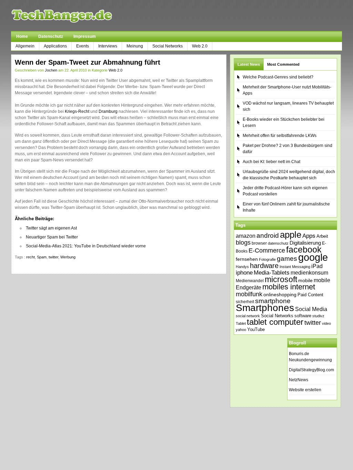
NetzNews (298, 379)
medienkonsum (309, 273)
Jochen (51, 70)
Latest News (249, 64)
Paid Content (310, 294)
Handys (242, 267)
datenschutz (278, 243)
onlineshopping (279, 294)
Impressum (84, 36)
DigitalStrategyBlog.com (311, 369)
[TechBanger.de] (78, 15)
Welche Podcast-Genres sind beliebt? (278, 77)
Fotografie (267, 259)
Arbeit (322, 236)
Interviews (107, 46)
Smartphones (265, 307)
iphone (244, 272)
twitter (53, 257)
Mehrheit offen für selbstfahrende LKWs (279, 135)
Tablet (241, 323)
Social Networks (167, 46)
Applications (55, 46)
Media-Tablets (272, 272)
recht (30, 257)
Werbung (67, 257)
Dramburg (108, 111)
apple (290, 234)
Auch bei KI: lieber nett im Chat (271, 161)
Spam (42, 257)
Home (22, 36)
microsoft (281, 279)
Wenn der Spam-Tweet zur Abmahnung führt (87, 62)
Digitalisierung (305, 243)
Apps (308, 236)
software (302, 315)
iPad (317, 266)
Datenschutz (50, 36)
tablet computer (275, 322)
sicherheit (245, 301)
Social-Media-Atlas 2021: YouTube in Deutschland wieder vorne (86, 246)
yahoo (241, 330)
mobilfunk (249, 294)
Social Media (311, 309)
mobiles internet (288, 286)
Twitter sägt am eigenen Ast (51, 228)
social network (248, 316)
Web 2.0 (200, 46)
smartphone (273, 301)
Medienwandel (250, 280)
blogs (243, 242)
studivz (318, 316)
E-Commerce (267, 250)
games (287, 258)
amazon (245, 236)
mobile (305, 280)
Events (82, 46)
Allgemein (25, 46)
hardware (264, 265)
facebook (304, 249)
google (313, 257)
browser (259, 243)
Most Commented (283, 64)
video (326, 323)
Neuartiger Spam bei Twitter (52, 237)
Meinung (135, 46)
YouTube (256, 329)
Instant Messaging (295, 267)
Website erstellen (305, 389)
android (267, 235)
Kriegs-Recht (77, 111)
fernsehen (247, 259)
